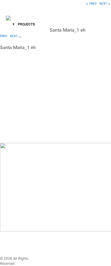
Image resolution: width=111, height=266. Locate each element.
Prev (3, 36)
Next (13, 36)
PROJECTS (26, 24)
